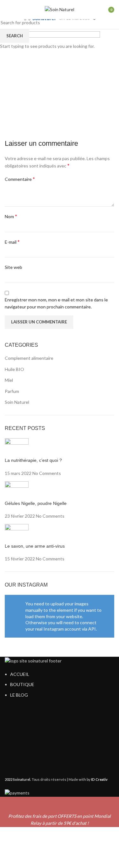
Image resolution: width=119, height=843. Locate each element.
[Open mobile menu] (7, 9)
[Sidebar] (8, 835)
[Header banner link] (59, 421)
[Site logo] (59, 9)
